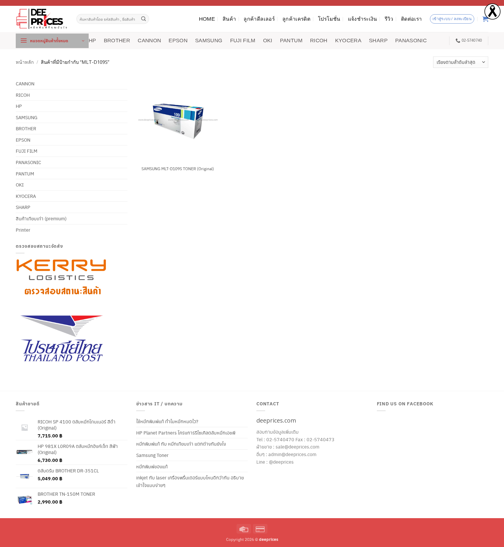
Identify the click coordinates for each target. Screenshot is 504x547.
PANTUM (291, 40)
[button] (52, 41)
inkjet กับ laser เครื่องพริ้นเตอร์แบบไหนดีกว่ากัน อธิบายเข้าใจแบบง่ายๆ (190, 481)
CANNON (149, 40)
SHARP (378, 40)
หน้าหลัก (25, 62)
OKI (267, 40)
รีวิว (389, 19)
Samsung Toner (152, 455)
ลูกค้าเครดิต (296, 19)
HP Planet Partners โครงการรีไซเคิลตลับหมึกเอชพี (185, 432)
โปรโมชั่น (329, 19)
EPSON (178, 40)
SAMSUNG (208, 40)
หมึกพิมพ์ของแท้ (152, 466)
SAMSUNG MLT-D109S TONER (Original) (177, 168)
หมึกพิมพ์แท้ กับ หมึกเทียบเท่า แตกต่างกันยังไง (181, 443)
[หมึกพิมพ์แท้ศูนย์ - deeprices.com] (42, 18)
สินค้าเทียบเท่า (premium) (41, 218)
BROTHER (117, 40)
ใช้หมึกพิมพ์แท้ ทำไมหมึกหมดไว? (167, 421)
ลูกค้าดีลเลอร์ (259, 19)
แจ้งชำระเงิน (362, 19)
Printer (23, 229)
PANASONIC (411, 40)
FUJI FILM (243, 40)
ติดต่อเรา (411, 19)
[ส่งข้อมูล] (144, 19)
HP (92, 40)
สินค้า (229, 19)
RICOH (319, 40)
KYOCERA (348, 40)
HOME (207, 19)
